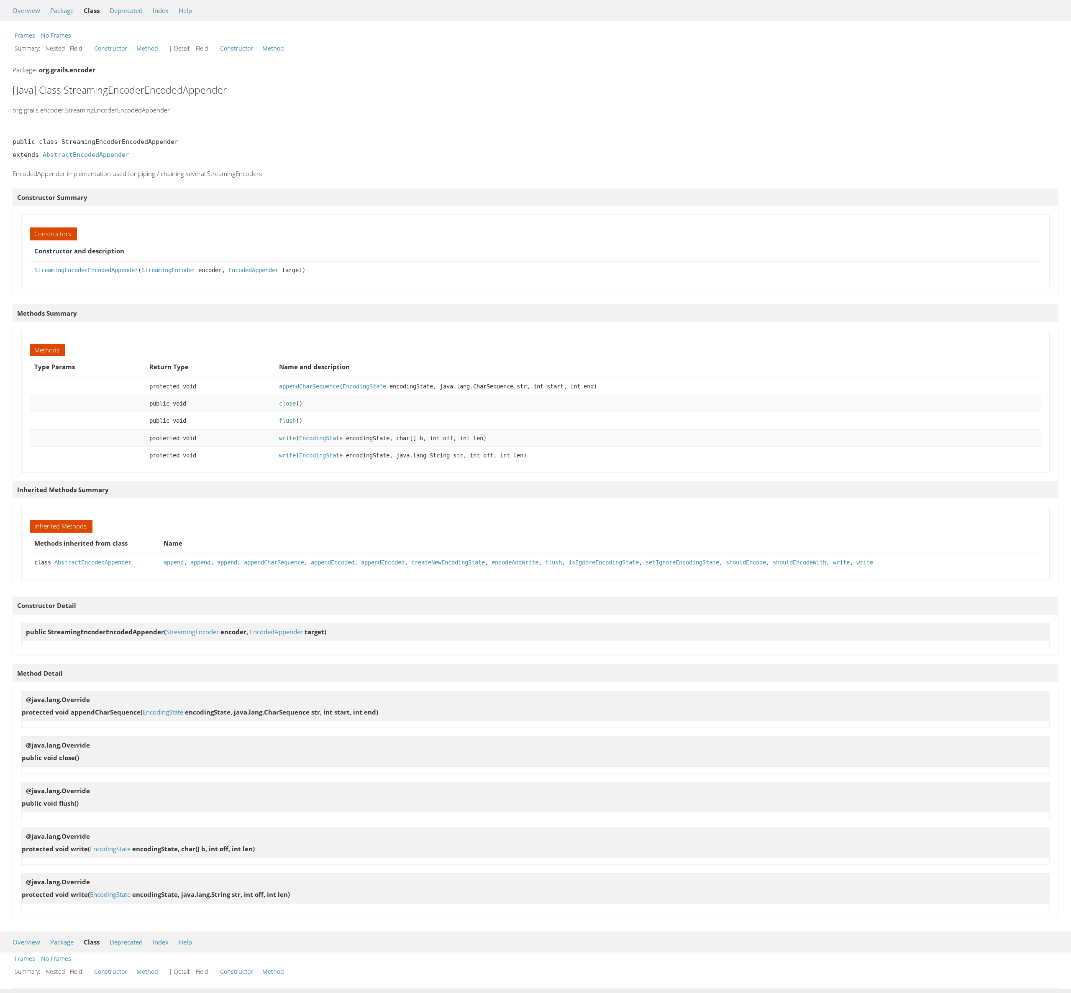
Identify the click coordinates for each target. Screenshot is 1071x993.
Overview (26, 10)
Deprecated (126, 10)
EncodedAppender (253, 270)
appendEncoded (332, 562)
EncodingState (364, 386)
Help (185, 10)
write (287, 438)
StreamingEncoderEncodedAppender (86, 270)
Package (62, 10)
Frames (25, 35)
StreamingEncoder (168, 270)
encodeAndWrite (515, 562)
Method (147, 48)
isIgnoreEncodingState (604, 562)
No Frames (56, 35)
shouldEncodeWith (799, 562)
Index (161, 10)
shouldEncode (746, 562)
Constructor (110, 48)
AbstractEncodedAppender (86, 154)
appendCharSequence (309, 386)
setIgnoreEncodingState (682, 562)
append (174, 562)
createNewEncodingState (448, 562)
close (287, 403)
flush (287, 420)
